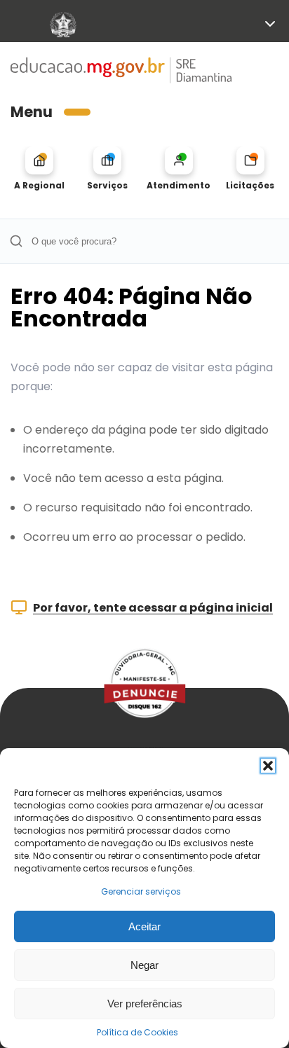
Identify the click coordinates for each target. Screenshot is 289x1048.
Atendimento (178, 185)
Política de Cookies (137, 1032)
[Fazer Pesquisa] (16, 241)
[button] (268, 766)
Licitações (250, 185)
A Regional (39, 185)
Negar (144, 965)
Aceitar (144, 926)
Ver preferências (144, 1003)
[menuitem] (39, 168)
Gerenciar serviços (141, 891)
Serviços (107, 185)
